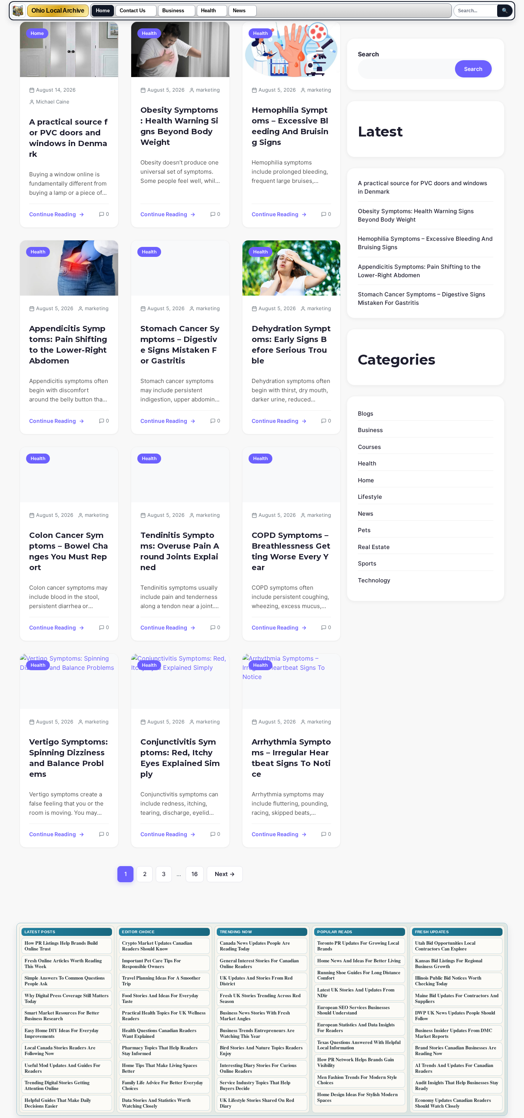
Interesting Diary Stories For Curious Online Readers (258, 1068)
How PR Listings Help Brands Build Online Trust (61, 945)
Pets (364, 530)
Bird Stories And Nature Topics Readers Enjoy (261, 1050)
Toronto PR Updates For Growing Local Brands (358, 945)
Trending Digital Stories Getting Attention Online (57, 1085)
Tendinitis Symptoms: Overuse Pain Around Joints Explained (179, 551)
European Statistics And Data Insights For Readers (356, 1027)
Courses (369, 446)
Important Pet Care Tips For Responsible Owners (151, 963)
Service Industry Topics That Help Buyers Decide (255, 1085)
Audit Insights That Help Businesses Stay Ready (456, 1085)
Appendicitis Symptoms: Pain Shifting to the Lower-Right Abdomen (68, 344)
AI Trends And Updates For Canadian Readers (454, 1068)
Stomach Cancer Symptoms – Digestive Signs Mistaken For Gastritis (179, 344)
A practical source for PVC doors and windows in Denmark (68, 138)
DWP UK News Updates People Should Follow (455, 1015)
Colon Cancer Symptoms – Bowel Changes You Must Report (68, 551)
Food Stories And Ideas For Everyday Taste (160, 998)
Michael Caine (52, 102)
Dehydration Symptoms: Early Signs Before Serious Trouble (291, 344)
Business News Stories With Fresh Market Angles (255, 1015)
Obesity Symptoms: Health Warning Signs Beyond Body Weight (179, 126)
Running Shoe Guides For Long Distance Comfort (358, 975)
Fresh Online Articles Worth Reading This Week (63, 963)
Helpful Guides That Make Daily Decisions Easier (58, 1103)
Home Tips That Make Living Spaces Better (159, 1068)
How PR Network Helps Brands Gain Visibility (355, 1062)
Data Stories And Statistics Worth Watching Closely (156, 1103)
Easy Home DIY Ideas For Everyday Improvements (62, 1033)
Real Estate (374, 547)
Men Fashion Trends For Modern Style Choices (357, 1080)
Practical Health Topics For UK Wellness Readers (164, 1015)
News (239, 10)
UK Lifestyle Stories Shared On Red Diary (257, 1103)
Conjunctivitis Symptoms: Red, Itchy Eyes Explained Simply (180, 758)
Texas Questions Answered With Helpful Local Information (358, 1045)
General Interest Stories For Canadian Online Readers (259, 963)
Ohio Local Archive (57, 11)
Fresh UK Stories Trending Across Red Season (260, 998)
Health (208, 10)
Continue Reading (52, 214)
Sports (367, 563)
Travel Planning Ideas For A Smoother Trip (161, 980)
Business (173, 10)
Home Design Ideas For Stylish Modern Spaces (357, 1097)
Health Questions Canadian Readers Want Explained (159, 1033)
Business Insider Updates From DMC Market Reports (453, 1033)
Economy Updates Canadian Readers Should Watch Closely (453, 1103)
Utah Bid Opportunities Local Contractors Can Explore (445, 945)
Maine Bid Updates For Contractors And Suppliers (457, 998)
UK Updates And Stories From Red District (256, 980)
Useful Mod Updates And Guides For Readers (63, 1068)
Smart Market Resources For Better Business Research (62, 1015)
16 (197, 876)
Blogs (365, 413)
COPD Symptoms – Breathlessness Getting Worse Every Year (291, 551)
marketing (208, 90)
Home (103, 10)
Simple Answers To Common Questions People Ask (65, 980)
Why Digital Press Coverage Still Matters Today (67, 998)
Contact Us (132, 10)
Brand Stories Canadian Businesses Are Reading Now (455, 1050)
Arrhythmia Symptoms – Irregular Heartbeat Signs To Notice (291, 758)
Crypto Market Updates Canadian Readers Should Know (157, 945)
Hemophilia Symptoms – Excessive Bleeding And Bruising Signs (290, 126)
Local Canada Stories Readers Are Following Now (60, 1050)
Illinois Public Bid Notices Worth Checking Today (448, 980)
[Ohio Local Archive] (18, 10)
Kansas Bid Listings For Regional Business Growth (448, 963)
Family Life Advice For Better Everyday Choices (162, 1085)
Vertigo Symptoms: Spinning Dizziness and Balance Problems (68, 758)
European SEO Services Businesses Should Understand (353, 1010)
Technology (374, 580)
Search (368, 54)
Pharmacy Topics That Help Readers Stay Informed (160, 1050)
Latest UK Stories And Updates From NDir (355, 992)
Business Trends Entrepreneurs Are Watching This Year (257, 1033)
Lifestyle (370, 496)
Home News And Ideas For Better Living (358, 960)
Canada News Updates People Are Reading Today (255, 945)
